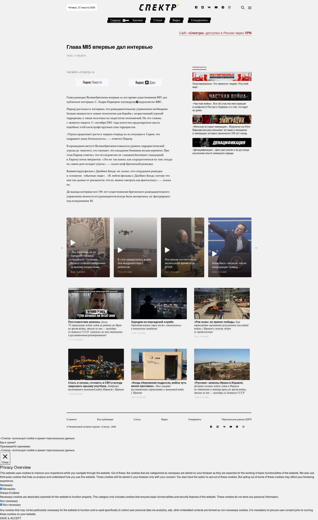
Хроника (137, 20)
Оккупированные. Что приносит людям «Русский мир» (220, 85)
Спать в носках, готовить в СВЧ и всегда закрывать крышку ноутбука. (96, 386)
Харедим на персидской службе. (156, 325)
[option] (88, 247)
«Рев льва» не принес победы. (221, 326)
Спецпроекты (199, 20)
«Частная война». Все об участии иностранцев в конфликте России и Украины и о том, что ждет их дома (220, 106)
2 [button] (159, 279)
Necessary (9, 489)
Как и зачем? (8, 442)
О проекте (72, 419)
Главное (115, 20)
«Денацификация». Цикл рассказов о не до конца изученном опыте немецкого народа (220, 151)
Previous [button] (62, 247)
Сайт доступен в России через (215, 32)
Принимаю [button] (6, 446)
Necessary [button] (6, 485)
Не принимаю (21, 446)
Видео (176, 20)
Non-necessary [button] (9, 501)
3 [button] (164, 279)
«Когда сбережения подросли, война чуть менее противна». (158, 387)
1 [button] (154, 279)
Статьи (157, 20)
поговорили (128, 102)
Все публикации (105, 419)
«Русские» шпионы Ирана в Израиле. (220, 387)
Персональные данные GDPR (236, 419)
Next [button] (256, 247)
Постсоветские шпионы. (95, 328)
